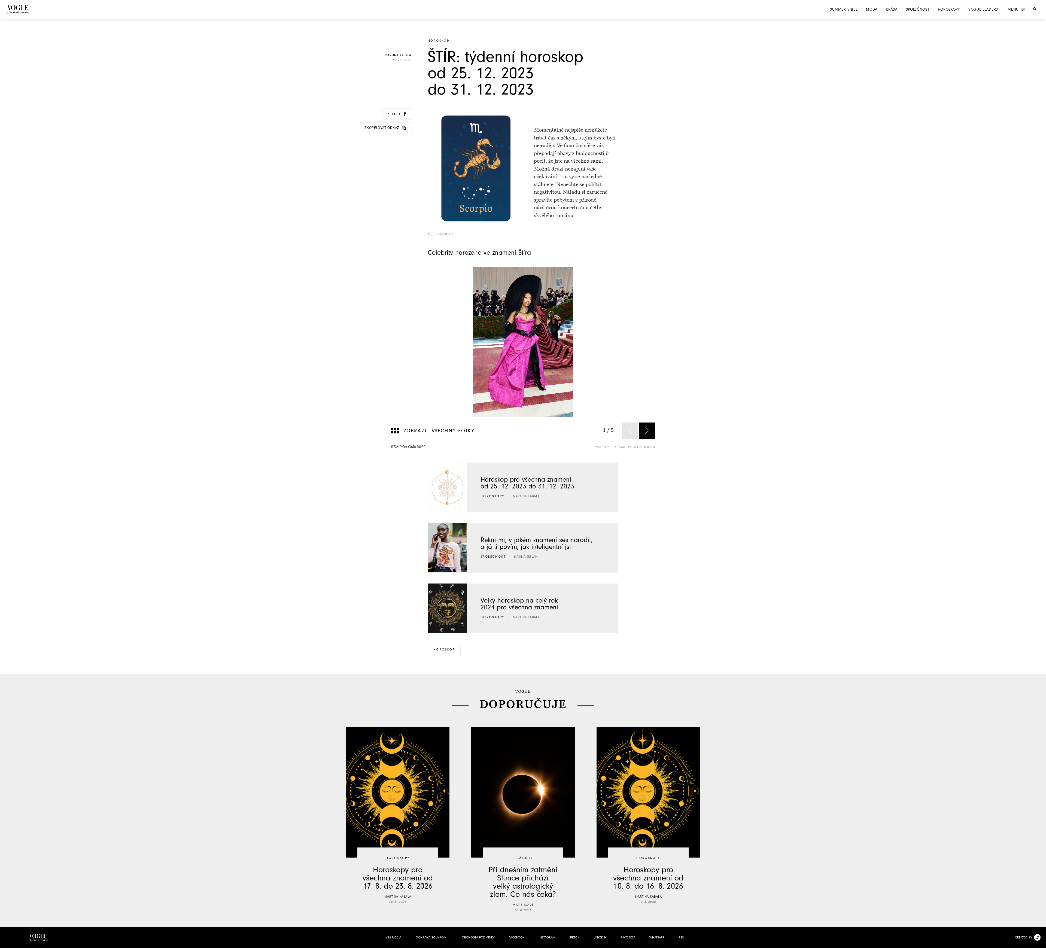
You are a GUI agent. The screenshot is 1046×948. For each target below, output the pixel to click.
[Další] (647, 431)
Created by (1023, 937)
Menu (1013, 9)
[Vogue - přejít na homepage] (17, 9)
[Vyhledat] (1034, 9)
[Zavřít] (1040, 942)
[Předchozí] (630, 431)
